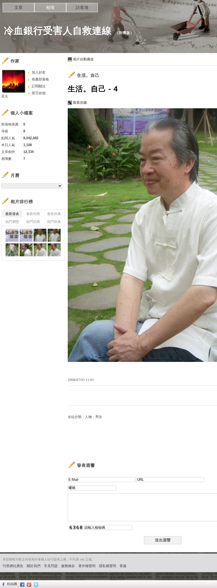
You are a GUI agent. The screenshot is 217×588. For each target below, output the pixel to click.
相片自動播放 (83, 59)
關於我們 (33, 566)
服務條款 (68, 566)
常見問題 (51, 566)
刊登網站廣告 (13, 566)
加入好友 (39, 72)
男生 (98, 417)
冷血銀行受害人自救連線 (58, 30)
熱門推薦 (54, 222)
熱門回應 (33, 222)
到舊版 (124, 33)
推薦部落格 (40, 79)
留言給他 (39, 93)
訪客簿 (82, 7)
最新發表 (12, 214)
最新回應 (33, 214)
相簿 (50, 7)
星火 (4, 96)
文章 (18, 7)
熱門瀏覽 (12, 222)
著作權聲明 (87, 566)
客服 (123, 566)
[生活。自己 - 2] (54, 235)
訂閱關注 (39, 86)
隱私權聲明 (107, 566)
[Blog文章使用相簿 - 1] (12, 235)
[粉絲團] (3, 584)
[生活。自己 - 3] (40, 235)
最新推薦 (54, 214)
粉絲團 (12, 584)
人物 (88, 417)
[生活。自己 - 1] (12, 249)
